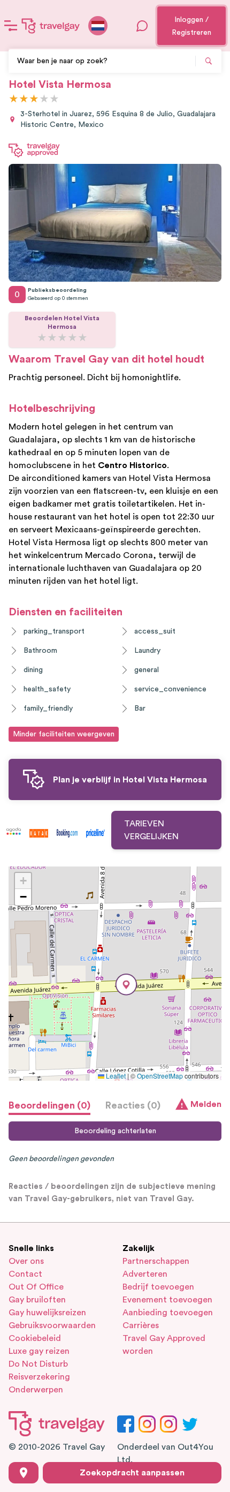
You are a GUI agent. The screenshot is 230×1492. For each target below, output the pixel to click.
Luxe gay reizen (39, 1351)
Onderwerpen (36, 1389)
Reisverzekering (39, 1377)
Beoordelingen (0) (49, 1105)
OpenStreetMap (160, 1075)
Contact (25, 1274)
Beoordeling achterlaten (115, 1131)
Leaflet (115, 1075)
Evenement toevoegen (167, 1299)
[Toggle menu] (10, 25)
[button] (126, 985)
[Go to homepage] (50, 26)
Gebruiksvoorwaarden (52, 1325)
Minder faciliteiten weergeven (63, 734)
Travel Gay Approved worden (163, 1344)
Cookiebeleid (35, 1338)
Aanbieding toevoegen (167, 1312)
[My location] (24, 1472)
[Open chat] (142, 25)
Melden (205, 1104)
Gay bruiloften (37, 1299)
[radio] (14, 99)
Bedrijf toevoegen (158, 1287)
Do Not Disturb (38, 1364)
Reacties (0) (132, 1105)
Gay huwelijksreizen (47, 1312)
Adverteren (144, 1274)
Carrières (140, 1325)
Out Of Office (36, 1287)
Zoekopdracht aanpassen (132, 1472)
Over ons (26, 1261)
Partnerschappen (155, 1261)
